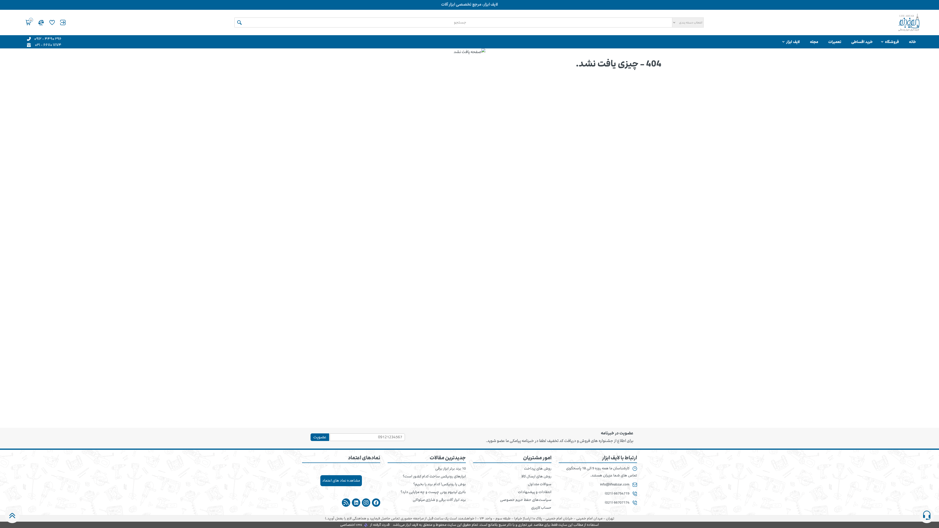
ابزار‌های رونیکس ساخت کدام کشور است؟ (434, 476)
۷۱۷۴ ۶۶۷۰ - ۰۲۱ (48, 44)
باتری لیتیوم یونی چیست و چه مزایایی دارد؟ (433, 492)
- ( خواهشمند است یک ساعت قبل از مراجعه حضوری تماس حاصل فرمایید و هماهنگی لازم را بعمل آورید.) (469, 518)
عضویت (319, 437)
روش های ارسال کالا (536, 476)
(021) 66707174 (617, 502)
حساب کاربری (541, 507)
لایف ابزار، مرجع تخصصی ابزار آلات (469, 4)
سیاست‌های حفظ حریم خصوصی (525, 500)
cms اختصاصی (351, 524)
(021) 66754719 (617, 493)
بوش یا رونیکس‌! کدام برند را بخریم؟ (439, 484)
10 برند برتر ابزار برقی (450, 468)
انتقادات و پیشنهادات (534, 492)
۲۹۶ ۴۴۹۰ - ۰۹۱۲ (47, 38)
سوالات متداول (539, 484)
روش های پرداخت (537, 468)
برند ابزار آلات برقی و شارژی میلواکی (439, 500)
